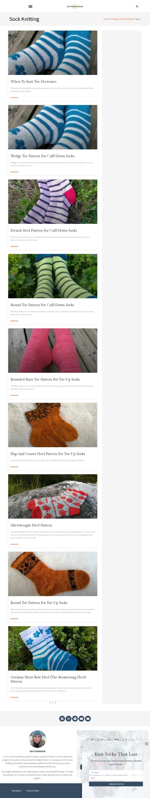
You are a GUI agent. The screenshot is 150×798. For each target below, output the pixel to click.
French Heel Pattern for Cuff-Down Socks (44, 231)
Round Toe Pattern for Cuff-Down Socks (42, 305)
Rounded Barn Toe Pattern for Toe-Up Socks (45, 379)
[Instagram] (68, 719)
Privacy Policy (32, 790)
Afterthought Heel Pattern (31, 525)
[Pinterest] (62, 719)
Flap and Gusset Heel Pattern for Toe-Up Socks (48, 454)
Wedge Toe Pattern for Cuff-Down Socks (42, 156)
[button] (30, 6)
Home (106, 19)
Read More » (15, 97)
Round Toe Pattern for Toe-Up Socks (39, 603)
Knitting (114, 19)
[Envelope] (88, 719)
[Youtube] (81, 719)
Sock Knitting (126, 19)
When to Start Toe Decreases (33, 82)
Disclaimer (17, 790)
